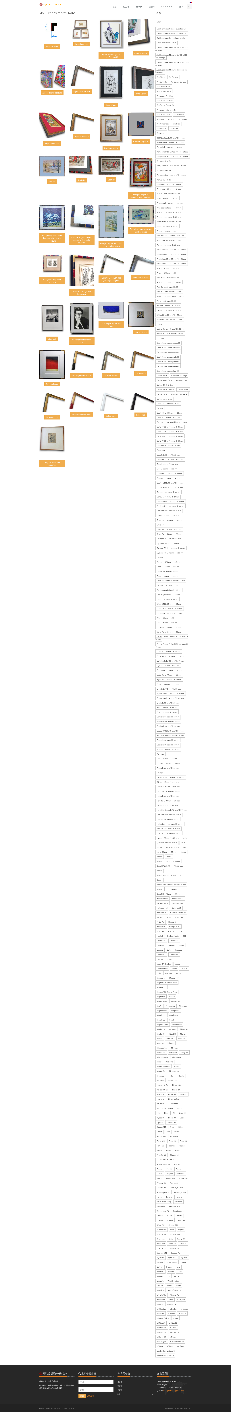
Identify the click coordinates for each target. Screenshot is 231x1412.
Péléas (159, 1150)
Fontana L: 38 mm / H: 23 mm (168, 763)
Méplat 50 (161, 1034)
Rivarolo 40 (161, 1183)
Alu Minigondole (163, 123)
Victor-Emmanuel (174, 1290)
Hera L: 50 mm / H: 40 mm (167, 805)
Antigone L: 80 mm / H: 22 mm (169, 240)
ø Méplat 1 (161, 1323)
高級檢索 (90, 1395)
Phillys (177, 1150)
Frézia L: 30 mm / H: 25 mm (168, 768)
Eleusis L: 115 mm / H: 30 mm (169, 689)
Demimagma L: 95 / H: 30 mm (168, 594)
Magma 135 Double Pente (167, 982)
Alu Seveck (161, 128)
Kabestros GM (177, 898)
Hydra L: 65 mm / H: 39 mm (168, 838)
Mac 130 (168, 973)
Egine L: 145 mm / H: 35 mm (168, 684)
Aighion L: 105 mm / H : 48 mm (169, 184)
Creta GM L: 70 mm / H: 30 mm (169, 529)
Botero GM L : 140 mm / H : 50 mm (170, 329)
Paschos (171, 1145)
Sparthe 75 (174, 1248)
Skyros (181, 1229)
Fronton (160, 772)
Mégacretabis (162, 1010)
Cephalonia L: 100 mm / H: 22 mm (170, 459)
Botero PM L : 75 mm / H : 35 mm (170, 333)
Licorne (160, 959)
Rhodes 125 (183, 1178)
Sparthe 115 (161, 1248)
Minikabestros (162, 1057)
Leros (169, 950)
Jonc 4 (159, 880)
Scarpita (170, 1220)
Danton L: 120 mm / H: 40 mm (168, 562)
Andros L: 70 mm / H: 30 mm (168, 231)
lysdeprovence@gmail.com (173, 1390)
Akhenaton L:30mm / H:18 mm (169, 189)
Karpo (159, 917)
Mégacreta (183, 1006)
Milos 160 (181, 1038)
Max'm (159, 1006)
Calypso (160, 408)
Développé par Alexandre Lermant (178, 1408)
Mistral (176, 1066)
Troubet (160, 1276)
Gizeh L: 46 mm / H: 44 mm (168, 782)
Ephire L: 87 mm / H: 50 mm (168, 716)
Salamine (178, 1201)
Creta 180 (160, 524)
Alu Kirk (171, 119)
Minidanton (161, 1052)
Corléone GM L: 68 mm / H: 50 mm (170, 501)
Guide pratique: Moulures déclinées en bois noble (171, 71)
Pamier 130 (161, 1136)
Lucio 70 (184, 968)
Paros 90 (160, 1145)
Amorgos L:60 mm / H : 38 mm (169, 207)
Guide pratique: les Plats (166, 42)
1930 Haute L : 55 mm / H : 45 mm (170, 142)
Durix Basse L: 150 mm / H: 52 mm (170, 656)
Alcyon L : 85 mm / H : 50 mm (168, 193)
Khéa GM (179, 917)
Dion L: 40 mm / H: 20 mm (167, 618)
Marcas (172, 996)
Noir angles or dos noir (81, 375)
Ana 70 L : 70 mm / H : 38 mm (169, 212)
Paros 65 (183, 1141)
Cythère (160, 557)
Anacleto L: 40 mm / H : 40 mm (169, 221)
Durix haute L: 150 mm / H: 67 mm (170, 661)
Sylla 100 (160, 1257)
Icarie (185, 838)
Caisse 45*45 (162, 375)
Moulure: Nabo (52, 46)
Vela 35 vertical (173, 1281)
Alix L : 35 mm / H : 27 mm (167, 198)
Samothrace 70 (163, 1211)
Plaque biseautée (163, 1164)
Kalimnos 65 (176, 908)
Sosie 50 (172, 1243)
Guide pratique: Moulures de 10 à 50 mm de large (171, 48)
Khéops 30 (161, 926)
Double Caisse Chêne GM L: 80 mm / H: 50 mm (171, 638)
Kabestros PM (162, 903)
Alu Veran (160, 133)
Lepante (160, 950)
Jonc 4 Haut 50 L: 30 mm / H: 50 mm (171, 884)
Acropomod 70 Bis (164, 161)
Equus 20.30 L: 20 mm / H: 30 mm (170, 735)
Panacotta (174, 1136)
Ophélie (160, 1122)
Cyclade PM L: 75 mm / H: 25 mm (170, 552)
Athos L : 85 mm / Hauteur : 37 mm (170, 296)
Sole (171, 1239)
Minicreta (174, 1048)
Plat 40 (159, 1169)
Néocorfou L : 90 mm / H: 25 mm (169, 1108)
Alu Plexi (176, 123)
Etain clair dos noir (141, 277)
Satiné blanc (111, 416)
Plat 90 (159, 1173)
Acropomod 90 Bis (164, 170)
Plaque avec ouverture (165, 1159)
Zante (171, 1299)
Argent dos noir (81, 44)
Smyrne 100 (161, 1234)
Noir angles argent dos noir (81, 341)
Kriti (184, 936)
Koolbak (160, 936)
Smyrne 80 (161, 1239)
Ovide (176, 1131)
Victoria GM (161, 1295)
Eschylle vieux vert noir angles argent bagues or (111, 279)
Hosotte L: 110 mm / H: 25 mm (169, 833)
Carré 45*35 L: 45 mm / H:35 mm (170, 431)
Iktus (183, 842)
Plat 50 (169, 1169)
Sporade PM (175, 1253)
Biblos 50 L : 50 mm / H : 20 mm (169, 315)
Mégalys (172, 1020)
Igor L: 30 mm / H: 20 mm (167, 842)
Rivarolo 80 (161, 1187)
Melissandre (177, 1024)
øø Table (180, 1346)
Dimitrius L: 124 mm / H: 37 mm (169, 613)
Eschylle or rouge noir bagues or (52, 280)
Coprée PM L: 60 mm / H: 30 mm (170, 487)
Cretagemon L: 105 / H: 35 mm (169, 538)
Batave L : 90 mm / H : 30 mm (169, 310)
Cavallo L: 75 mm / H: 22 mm (168, 455)
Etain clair (52, 338)
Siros (172, 1229)
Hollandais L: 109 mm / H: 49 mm (170, 824)
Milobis (159, 1038)
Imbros (159, 847)
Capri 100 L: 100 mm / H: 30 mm (169, 413)
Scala (169, 1215)
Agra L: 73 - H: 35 (164, 179)
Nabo (172, 1076)
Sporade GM (162, 1253)
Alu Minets (182, 119)
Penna (168, 1150)
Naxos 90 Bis (173, 1099)
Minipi (159, 1061)
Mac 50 (178, 973)
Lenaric (181, 945)
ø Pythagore (161, 1341)
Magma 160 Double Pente (167, 992)
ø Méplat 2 (173, 1323)
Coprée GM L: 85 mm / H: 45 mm (170, 483)
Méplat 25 (172, 1029)
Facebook (166, 6)
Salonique (161, 1206)
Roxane (179, 1197)
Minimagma (176, 1057)
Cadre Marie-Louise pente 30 (168, 357)
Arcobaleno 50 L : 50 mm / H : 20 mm (171, 254)
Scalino (160, 1220)
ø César (160, 1304)
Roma (159, 1197)
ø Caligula (181, 1299)
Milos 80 (171, 1043)
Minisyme (169, 1061)
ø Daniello (173, 1309)
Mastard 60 (175, 1001)
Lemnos (171, 945)
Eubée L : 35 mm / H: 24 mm (168, 749)
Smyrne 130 (175, 1234)
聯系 (181, 6)
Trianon (171, 1271)
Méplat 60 (172, 1034)
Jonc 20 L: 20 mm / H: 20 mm (168, 861)
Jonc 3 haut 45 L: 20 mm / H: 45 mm (171, 875)
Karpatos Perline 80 (178, 912)
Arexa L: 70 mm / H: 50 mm (168, 268)
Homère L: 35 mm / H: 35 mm (168, 828)
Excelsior (160, 754)
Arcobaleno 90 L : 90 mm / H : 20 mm (171, 263)
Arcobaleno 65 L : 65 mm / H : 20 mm (171, 259)
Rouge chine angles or (81, 414)
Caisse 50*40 (181, 380)
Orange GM (171, 1122)
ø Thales (170, 1346)
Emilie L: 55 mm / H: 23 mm (168, 703)
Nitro (166, 1113)
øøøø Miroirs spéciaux (165, 1355)
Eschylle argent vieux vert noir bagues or (141, 230)
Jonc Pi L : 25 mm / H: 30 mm (168, 894)
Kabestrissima (162, 898)
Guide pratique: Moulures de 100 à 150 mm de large (171, 56)
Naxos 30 (160, 1094)
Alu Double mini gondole (166, 110)
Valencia (160, 1281)
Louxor (174, 968)
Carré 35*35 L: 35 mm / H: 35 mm (170, 427)
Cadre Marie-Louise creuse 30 (168, 343)
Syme (183, 1262)
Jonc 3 (159, 870)
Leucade (178, 950)
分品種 (126, 6)
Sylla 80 (160, 1262)
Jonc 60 (160, 889)
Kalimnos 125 (162, 908)
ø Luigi (175, 1318)
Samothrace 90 (178, 1211)
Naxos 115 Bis (162, 1085)
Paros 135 (161, 1141)
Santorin (160, 1215)
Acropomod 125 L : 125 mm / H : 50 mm (172, 151)
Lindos (169, 959)
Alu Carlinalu (162, 82)
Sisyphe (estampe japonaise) (52, 463)
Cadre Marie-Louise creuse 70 (168, 352)
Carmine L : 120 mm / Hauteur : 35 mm (172, 422)
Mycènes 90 (161, 1076)
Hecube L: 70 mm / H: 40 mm (168, 791)
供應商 (120, 1390)
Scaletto (179, 1215)
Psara (159, 1178)
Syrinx (159, 1267)
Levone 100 (161, 954)
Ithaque (183, 852)
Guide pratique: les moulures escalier (171, 38)
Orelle (172, 1127)
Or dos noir (141, 373)
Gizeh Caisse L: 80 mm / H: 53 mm (170, 777)
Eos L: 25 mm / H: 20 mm (167, 712)
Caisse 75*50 (162, 394)
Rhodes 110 (170, 1178)
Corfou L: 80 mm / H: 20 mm (168, 496)
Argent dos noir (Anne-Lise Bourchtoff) (111, 55)
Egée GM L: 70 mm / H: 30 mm (169, 675)
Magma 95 (161, 996)
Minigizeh (184, 1052)
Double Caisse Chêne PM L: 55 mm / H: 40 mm (171, 645)
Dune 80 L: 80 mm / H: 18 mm (168, 651)
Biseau (159, 324)
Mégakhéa (161, 1015)
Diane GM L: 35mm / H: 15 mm (169, 604)
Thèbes (169, 1267)
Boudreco (160, 338)
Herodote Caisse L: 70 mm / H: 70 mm (172, 810)
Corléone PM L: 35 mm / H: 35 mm (170, 506)
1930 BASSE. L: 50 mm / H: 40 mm (171, 138)
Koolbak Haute (173, 936)
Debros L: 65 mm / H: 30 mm (168, 566)
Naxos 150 (176, 1085)
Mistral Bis (161, 1071)
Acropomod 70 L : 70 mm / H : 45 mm (171, 165)
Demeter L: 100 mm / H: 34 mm (169, 585)
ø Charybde (171, 1304)
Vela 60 (160, 1285)
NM (173, 1113)
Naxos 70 (183, 1094)
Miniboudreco (162, 1048)
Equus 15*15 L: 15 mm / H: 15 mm (170, 731)
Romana (168, 1197)
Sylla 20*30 (172, 1257)
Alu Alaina (161, 77)
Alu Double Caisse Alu (165, 105)
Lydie (159, 973)
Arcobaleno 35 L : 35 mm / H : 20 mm (171, 249)
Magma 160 (161, 987)
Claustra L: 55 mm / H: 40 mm (168, 478)
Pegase (182, 1145)
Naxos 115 (172, 1080)
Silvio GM (181, 1220)
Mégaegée (175, 1010)
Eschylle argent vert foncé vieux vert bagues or (111, 244)
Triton (180, 1271)
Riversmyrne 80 (180, 1192)
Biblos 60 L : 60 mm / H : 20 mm (169, 319)
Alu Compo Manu (163, 86)
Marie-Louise (162, 1001)
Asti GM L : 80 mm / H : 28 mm (169, 287)
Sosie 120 (161, 1243)
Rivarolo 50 (174, 1183)
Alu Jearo (160, 119)
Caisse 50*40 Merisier (165, 389)
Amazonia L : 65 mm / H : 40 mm (170, 203)
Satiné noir (140, 414)
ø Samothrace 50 (177, 1341)
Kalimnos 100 (177, 903)
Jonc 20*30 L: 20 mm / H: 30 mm (170, 866)
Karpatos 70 (161, 912)
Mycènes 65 (174, 1071)
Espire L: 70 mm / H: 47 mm (168, 744)
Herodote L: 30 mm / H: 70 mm (169, 814)
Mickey (183, 1034)
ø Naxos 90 (161, 1336)
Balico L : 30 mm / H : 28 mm (168, 305)
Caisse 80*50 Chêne (179, 394)
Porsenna (180, 1173)
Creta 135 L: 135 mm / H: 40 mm (169, 520)
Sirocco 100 (173, 1225)
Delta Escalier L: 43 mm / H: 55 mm (171, 580)
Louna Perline (162, 968)
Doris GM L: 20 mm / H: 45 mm (169, 627)
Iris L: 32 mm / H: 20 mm (166, 852)
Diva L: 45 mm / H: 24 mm (167, 622)
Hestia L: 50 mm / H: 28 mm (168, 819)
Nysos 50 (182, 1113)
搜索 (82, 1396)
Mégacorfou (170, 1006)
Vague (176, 1276)
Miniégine (173, 1052)
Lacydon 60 (161, 940)
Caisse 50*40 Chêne (165, 385)
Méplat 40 (184, 1029)
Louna (177, 964)
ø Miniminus (161, 1327)
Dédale (52, 181)
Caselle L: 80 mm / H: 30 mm (168, 445)
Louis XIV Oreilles (164, 964)
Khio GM (160, 931)
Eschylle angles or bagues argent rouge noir (141, 195)
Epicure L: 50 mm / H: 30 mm (168, 721)
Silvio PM (160, 1225)
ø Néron (173, 1336)
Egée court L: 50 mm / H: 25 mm (169, 670)
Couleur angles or (140, 141)
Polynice (169, 1173)
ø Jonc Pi (182, 1313)
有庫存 (139, 6)
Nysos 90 (172, 1117)
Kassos (168, 917)
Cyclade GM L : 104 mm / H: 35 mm (171, 548)
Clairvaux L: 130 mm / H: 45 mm (169, 473)
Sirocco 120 (161, 1229)
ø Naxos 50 (161, 1332)
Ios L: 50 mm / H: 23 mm (176, 847)
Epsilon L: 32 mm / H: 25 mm (168, 726)
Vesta (178, 1285)
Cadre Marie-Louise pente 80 (168, 366)
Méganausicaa (162, 1024)
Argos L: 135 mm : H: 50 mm (168, 273)
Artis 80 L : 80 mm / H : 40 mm (169, 282)
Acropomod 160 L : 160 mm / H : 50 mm (172, 156)
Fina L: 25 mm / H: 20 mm (167, 758)
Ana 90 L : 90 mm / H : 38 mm (169, 217)
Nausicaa (160, 1080)
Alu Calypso (173, 77)
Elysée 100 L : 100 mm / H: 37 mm (170, 693)
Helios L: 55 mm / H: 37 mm (168, 796)
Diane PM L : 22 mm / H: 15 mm (169, 608)
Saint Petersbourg (164, 1201)
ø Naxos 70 (174, 1332)
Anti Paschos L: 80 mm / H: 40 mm (170, 235)
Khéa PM (160, 922)
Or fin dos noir (52, 417)
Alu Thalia (174, 128)
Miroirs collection (163, 1066)
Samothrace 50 (174, 1206)
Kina (180, 931)
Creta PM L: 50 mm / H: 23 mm (169, 534)
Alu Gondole (179, 114)
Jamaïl (159, 856)
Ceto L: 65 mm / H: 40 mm (167, 464)
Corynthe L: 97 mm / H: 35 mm (169, 510)
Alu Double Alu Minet (165, 96)
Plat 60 (178, 1169)
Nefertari (174, 1103)
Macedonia (161, 978)
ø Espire (184, 1309)
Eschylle (81, 180)
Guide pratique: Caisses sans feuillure (171, 33)
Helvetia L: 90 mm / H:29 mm (168, 800)
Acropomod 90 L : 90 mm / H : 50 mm (171, 175)
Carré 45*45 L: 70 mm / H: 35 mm (170, 436)
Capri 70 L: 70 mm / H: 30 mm (168, 417)
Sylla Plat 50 (172, 1262)
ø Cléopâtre (161, 1309)
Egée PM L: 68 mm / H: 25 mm (169, 679)
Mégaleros (161, 1020)
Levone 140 (174, 954)
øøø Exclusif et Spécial (166, 1351)
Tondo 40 (160, 1271)
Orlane (159, 1131)
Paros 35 (172, 1141)
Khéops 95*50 (174, 926)
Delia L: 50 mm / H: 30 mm (167, 571)
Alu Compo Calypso (178, 82)
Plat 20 (177, 1164)
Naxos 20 (176, 1089)
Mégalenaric (173, 1015)
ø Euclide (160, 1313)
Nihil (158, 1113)
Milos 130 (170, 1038)
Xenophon (161, 1299)
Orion (180, 1127)
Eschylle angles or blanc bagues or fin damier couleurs (52, 238)
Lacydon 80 (174, 940)
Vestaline (160, 1290)
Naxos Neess (162, 1103)
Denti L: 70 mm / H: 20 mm (167, 599)
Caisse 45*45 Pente (164, 380)
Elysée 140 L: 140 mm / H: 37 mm (170, 698)
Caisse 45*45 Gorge (179, 375)
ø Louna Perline (163, 1318)
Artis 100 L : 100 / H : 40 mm (168, 277)
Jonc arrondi (172, 889)
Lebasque (160, 945)
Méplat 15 (161, 1029)
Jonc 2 (168, 856)
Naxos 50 (172, 1094)
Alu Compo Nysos (164, 91)
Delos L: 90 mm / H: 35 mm (167, 576)
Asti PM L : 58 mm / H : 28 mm (169, 291)
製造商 (152, 6)
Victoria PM (174, 1295)
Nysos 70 (160, 1117)
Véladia (169, 1285)
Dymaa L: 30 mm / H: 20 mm (168, 665)
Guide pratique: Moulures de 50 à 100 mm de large (172, 63)
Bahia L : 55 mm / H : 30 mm (168, 301)
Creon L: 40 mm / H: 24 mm (168, 515)
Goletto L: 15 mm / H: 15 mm (168, 786)
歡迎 (115, 6)
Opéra (182, 1117)
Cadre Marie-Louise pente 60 (168, 361)
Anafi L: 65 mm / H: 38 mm (167, 226)
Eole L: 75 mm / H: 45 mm (167, 707)
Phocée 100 (161, 1155)
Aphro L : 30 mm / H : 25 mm (168, 245)
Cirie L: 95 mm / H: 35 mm (167, 468)
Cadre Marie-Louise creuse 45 (168, 347)
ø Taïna (160, 1346)
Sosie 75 (183, 1243)
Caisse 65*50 (183, 389)
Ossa (168, 1131)
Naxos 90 (160, 1099)
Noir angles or (141, 332)
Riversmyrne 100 (176, 1187)
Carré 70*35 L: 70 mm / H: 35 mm (170, 441)
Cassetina (161, 450)
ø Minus (173, 1327)
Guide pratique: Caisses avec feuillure (171, 28)
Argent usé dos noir (81, 91)
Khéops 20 (172, 922)
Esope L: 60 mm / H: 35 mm (168, 740)
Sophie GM (181, 1239)
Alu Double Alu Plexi (165, 100)
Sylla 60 (184, 1257)
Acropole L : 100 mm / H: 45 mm (169, 147)
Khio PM (171, 931)
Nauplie (181, 1076)
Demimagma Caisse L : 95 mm (169, 590)
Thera (178, 1267)
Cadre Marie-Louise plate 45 (168, 371)
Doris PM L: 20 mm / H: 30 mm (169, 632)
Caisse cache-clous (164, 399)
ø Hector (171, 1313)
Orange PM (161, 1127)
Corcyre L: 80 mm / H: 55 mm (168, 492)
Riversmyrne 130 (163, 1192)
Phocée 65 (174, 1155)
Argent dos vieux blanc (52, 92)
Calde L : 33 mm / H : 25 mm (168, 403)
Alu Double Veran (163, 114)
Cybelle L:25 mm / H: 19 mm (168, 543)
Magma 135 (173, 978)
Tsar (168, 1276)
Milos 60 (160, 1043)
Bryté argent (111, 105)
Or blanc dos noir (111, 375)
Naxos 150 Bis (162, 1089)
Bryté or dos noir (52, 143)
